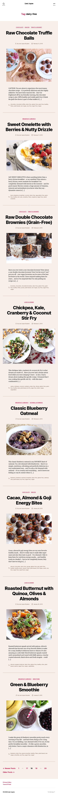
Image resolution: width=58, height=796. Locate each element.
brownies (12, 286)
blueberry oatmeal (21, 477)
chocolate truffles (20, 104)
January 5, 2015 (38, 695)
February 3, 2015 (38, 323)
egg (37, 195)
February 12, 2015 (38, 43)
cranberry (26, 386)
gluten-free (35, 104)
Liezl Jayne (29, 3)
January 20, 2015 (38, 604)
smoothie (16, 755)
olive (43, 664)
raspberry (34, 197)
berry (11, 195)
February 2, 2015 (38, 419)
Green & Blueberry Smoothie (29, 687)
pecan (22, 287)
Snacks (27, 27)
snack (44, 568)
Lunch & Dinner (29, 302)
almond (12, 566)
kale (19, 388)
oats (11, 479)
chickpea (16, 386)
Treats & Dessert (36, 27)
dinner (37, 386)
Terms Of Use (7, 784)
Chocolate (19, 27)
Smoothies (36, 679)
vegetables (13, 389)
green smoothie (26, 753)
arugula (17, 664)
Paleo (11, 106)
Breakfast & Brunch (29, 119)
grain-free (41, 104)
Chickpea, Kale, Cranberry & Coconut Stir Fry (29, 313)
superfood (22, 570)
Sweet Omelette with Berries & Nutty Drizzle (29, 127)
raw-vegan (23, 106)
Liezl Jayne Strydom (24, 43)
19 (36, 768)
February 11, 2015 (38, 135)
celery (12, 386)
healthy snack (18, 568)
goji (38, 566)
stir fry (28, 388)
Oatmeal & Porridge (36, 402)
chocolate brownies (27, 286)
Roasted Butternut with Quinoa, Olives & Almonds (29, 593)
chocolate (13, 104)
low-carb (20, 197)
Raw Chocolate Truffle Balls (29, 35)
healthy (46, 104)
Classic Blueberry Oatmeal (29, 410)
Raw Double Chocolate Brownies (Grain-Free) (29, 219)
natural (24, 568)
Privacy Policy (7, 782)
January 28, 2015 (38, 508)
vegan (39, 106)
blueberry (16, 195)
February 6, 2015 (38, 228)
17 (27, 768)
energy (28, 566)
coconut (27, 195)
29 (45, 768)
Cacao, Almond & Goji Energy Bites (29, 500)
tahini (38, 388)
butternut (21, 664)
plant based (17, 106)
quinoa (16, 666)
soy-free (29, 106)
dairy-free (28, 104)
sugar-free (34, 106)
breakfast (21, 195)
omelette (25, 197)
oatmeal (46, 477)
